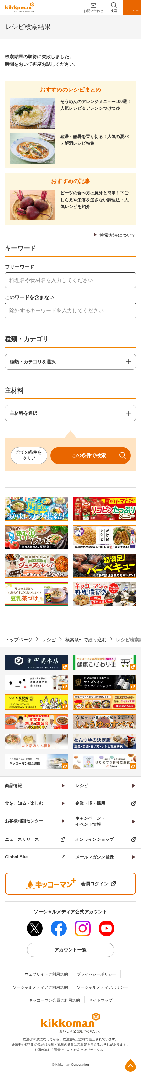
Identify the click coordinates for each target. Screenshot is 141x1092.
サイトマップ (100, 1000)
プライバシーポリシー (96, 974)
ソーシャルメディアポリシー (102, 987)
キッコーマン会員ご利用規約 (54, 1000)
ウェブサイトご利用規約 (46, 974)
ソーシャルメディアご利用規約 (40, 987)
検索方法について (117, 235)
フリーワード (19, 266)
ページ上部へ (130, 1065)
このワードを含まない (29, 297)
